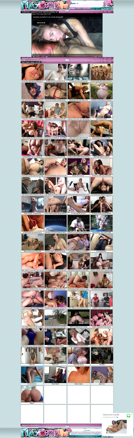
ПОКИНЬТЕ (97, 433)
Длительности (109, 61)
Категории (72, 8)
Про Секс (73, 3)
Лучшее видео (86, 8)
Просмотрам (101, 61)
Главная (78, 8)
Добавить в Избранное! (30, 58)
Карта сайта (87, 430)
